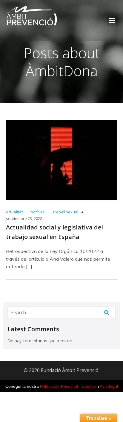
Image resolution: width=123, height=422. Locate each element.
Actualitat (14, 212)
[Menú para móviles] (112, 20)
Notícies (37, 212)
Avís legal (109, 386)
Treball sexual (65, 212)
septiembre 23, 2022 (24, 218)
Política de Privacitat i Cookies (68, 386)
